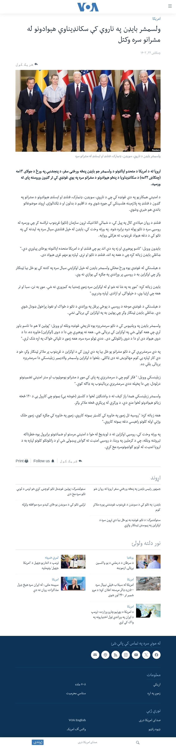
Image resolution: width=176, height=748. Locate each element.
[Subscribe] (95, 655)
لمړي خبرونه (52, 558)
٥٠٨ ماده (80, 685)
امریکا (156, 19)
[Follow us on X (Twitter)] (146, 655)
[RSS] (115, 655)
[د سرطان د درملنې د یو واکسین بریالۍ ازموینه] (148, 562)
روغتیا (130, 558)
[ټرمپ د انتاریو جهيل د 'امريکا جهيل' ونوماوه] (73, 562)
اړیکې (157, 685)
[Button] (27, 64)
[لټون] (137, 742)
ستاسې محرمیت (76, 694)
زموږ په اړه (154, 694)
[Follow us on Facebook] (156, 655)
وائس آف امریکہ (76, 730)
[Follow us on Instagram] (126, 655)
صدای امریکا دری (87, 742)
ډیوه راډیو (155, 730)
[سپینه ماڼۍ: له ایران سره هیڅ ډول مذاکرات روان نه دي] (73, 583)
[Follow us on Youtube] (136, 655)
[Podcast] (105, 655)
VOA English (77, 721)
